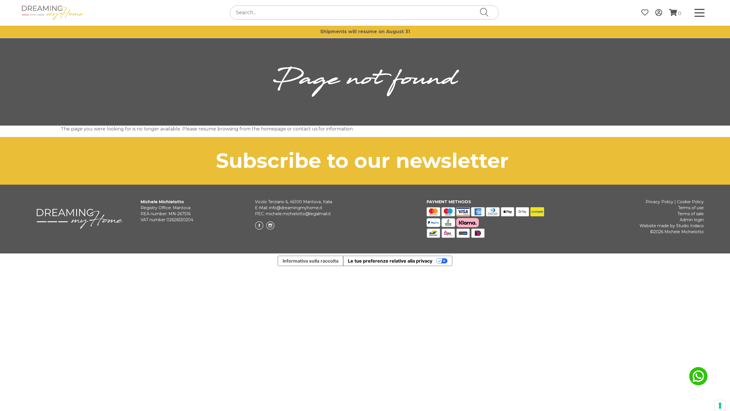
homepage (273, 129)
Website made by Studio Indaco (672, 225)
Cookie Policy (690, 201)
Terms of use (691, 207)
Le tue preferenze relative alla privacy (390, 261)
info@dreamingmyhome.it (295, 207)
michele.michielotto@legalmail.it (298, 213)
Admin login (692, 219)
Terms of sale (691, 213)
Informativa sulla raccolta (310, 261)
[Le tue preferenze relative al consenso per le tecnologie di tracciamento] (720, 405)
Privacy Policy (659, 201)
